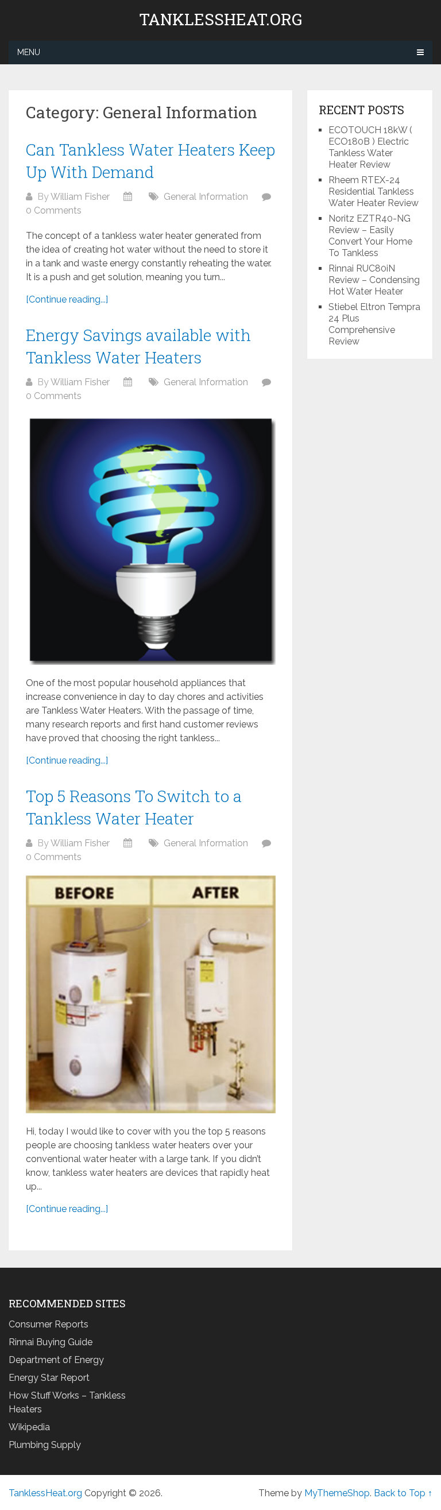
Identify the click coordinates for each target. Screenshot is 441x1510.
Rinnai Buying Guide (50, 1342)
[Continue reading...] (67, 299)
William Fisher (80, 196)
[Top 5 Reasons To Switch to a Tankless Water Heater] (151, 994)
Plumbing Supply (45, 1444)
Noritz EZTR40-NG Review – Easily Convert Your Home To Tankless (370, 235)
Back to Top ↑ (403, 1493)
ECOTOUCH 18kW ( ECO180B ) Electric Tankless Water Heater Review (370, 147)
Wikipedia (29, 1427)
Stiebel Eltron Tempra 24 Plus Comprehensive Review (374, 324)
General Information (206, 196)
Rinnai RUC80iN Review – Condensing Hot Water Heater (374, 280)
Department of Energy (56, 1359)
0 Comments (54, 210)
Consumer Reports (48, 1324)
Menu (28, 52)
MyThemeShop (337, 1493)
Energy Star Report (49, 1377)
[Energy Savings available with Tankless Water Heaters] (151, 539)
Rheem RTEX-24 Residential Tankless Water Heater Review (373, 191)
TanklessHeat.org (220, 19)
